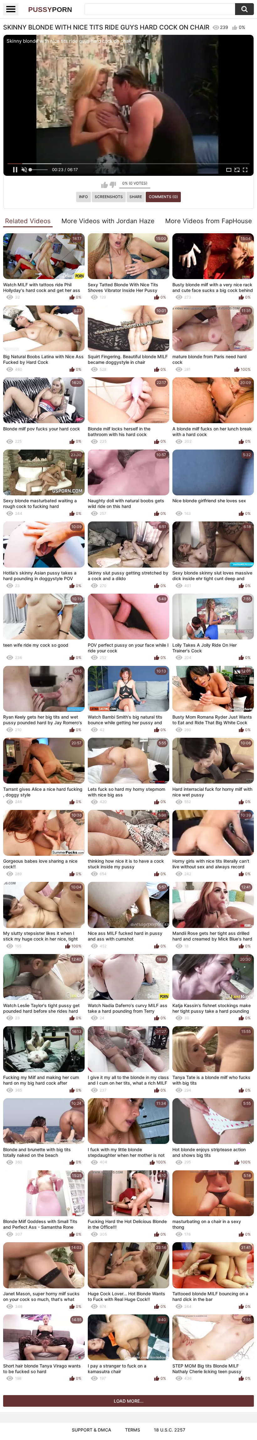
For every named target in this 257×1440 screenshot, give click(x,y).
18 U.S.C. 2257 (169, 1429)
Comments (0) (163, 196)
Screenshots (109, 196)
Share (135, 196)
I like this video (104, 185)
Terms (132, 1429)
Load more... (129, 1401)
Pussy (50, 9)
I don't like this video (112, 185)
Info (83, 196)
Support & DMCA (91, 1429)
